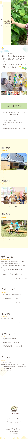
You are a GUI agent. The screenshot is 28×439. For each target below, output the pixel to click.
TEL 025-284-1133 (14, 431)
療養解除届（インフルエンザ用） (12, 342)
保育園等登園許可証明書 (9, 339)
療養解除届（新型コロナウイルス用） (13, 346)
